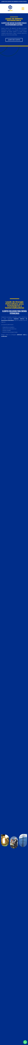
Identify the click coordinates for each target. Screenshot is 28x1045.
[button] (25, 1042)
